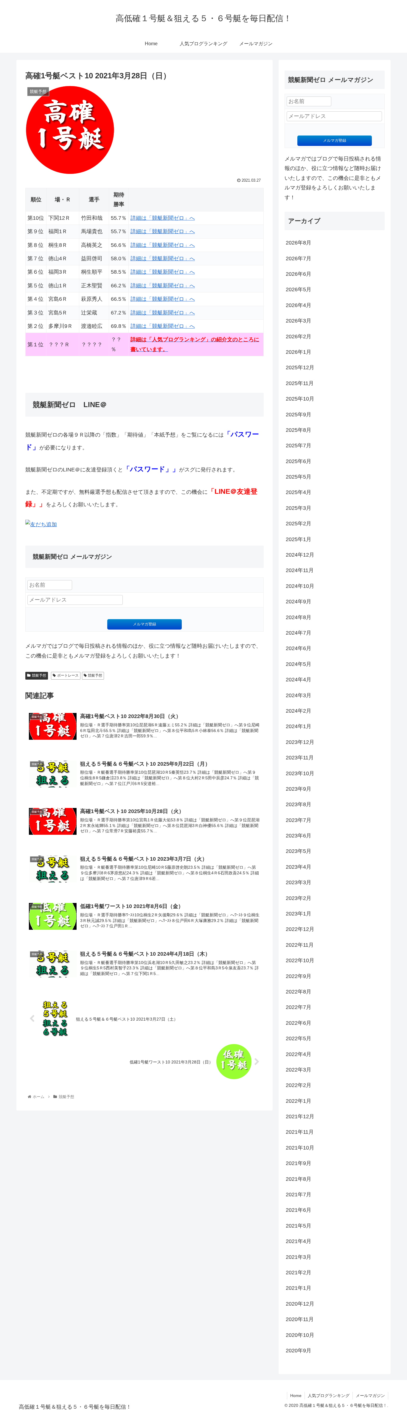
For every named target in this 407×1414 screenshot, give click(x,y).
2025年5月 (298, 477)
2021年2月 (298, 1273)
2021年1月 (298, 1288)
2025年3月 (298, 508)
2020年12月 (300, 1304)
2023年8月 (298, 804)
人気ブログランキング (328, 1395)
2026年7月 (298, 258)
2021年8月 (298, 1179)
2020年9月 (298, 1351)
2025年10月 (300, 399)
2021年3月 (298, 1257)
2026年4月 (298, 305)
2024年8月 (298, 617)
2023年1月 (298, 914)
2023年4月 (298, 867)
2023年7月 (298, 820)
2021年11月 (300, 1132)
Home (296, 1395)
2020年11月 (300, 1319)
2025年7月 (298, 446)
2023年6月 (298, 836)
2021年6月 (298, 1210)
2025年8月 (298, 430)
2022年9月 (298, 976)
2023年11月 (300, 758)
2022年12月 (300, 929)
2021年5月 (298, 1226)
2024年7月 (298, 633)
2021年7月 (298, 1194)
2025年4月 (298, 492)
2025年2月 (298, 524)
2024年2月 (298, 711)
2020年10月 (300, 1335)
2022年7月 (298, 1007)
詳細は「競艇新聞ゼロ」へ (163, 218)
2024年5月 (298, 664)
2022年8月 (298, 992)
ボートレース (68, 675)
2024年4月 (298, 680)
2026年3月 (298, 321)
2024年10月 (300, 586)
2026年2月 (298, 337)
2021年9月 (298, 1163)
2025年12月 (300, 367)
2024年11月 (300, 570)
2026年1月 (298, 352)
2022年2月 (298, 1085)
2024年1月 (298, 726)
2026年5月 (298, 289)
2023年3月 (298, 882)
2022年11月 (300, 945)
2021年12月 (300, 1116)
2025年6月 (298, 461)
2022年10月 (300, 960)
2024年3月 (298, 695)
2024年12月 (300, 555)
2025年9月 (298, 415)
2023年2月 (298, 898)
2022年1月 (298, 1101)
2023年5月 (298, 851)
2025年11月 (300, 383)
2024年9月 (298, 602)
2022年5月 (298, 1038)
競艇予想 (39, 675)
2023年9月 (298, 789)
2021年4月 (298, 1241)
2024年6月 (298, 648)
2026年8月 (298, 243)
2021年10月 (300, 1148)
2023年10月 (300, 773)
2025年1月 (298, 539)
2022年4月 (298, 1054)
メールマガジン (370, 1395)
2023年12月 (300, 742)
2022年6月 (298, 1023)
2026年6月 (298, 274)
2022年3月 (298, 1070)
